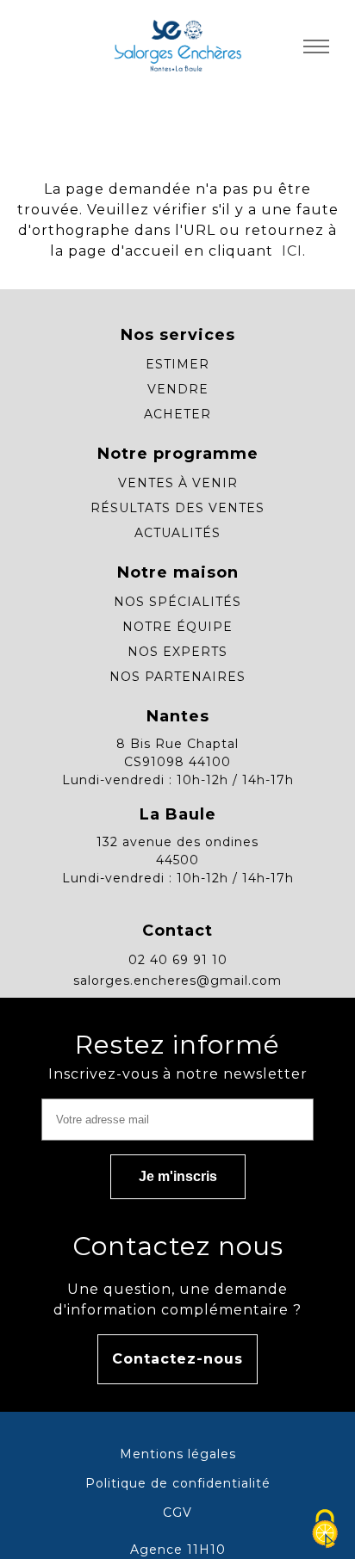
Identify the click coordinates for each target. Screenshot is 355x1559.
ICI (289, 251)
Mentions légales (178, 1454)
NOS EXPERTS (177, 651)
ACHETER (177, 414)
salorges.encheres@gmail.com (177, 980)
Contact (177, 930)
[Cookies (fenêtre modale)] (325, 1529)
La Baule (178, 814)
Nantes (177, 716)
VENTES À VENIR (178, 483)
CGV (177, 1512)
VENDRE (178, 389)
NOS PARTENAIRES (177, 676)
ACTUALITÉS (177, 533)
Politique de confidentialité (178, 1483)
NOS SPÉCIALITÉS (177, 601)
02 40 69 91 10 (177, 960)
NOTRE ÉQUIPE (177, 626)
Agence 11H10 (178, 1549)
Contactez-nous (177, 1359)
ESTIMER (177, 364)
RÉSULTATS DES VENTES (177, 508)
